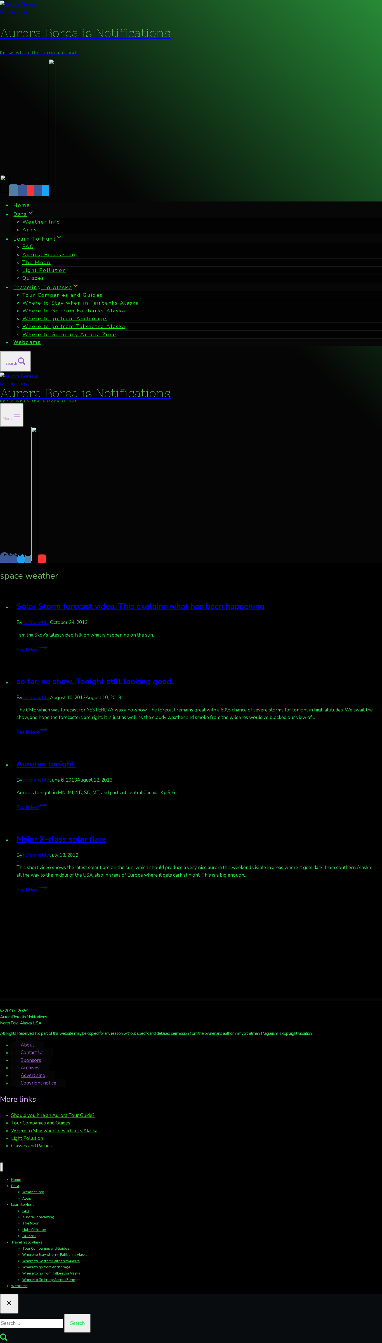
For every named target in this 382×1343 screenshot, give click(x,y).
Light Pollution (44, 270)
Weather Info (41, 222)
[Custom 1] (52, 190)
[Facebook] (22, 190)
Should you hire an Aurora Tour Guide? (53, 1115)
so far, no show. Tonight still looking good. (94, 681)
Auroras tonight (45, 764)
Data (15, 1185)
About (27, 1045)
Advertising (33, 1075)
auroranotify (35, 622)
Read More (31, 650)
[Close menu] (1, 1167)
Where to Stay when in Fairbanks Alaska (54, 1131)
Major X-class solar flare (61, 839)
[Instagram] (13, 190)
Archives (30, 1068)
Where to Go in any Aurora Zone (69, 334)
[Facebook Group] (38, 190)
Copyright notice (38, 1083)
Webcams (27, 342)
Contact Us (32, 1053)
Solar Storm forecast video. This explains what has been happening (140, 606)
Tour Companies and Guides (40, 1123)
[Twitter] (45, 190)
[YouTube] (30, 190)
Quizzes (33, 278)
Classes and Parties (31, 1146)
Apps (29, 229)
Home (21, 205)
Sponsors (31, 1060)
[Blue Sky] (4, 190)
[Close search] (9, 1304)
